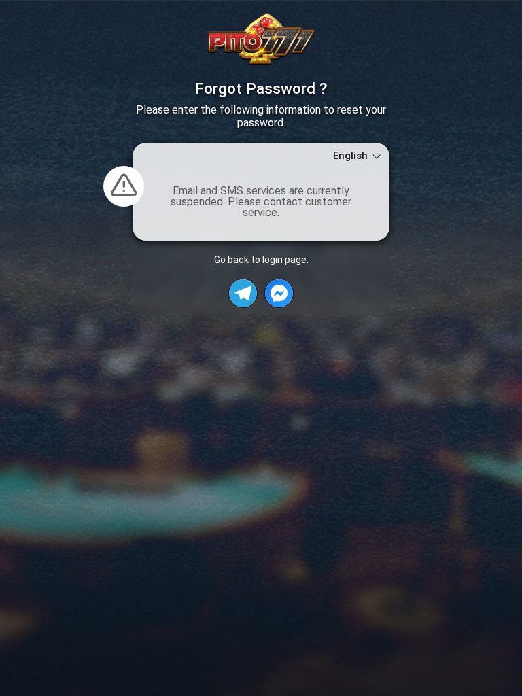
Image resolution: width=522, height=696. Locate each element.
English (351, 156)
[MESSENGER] (279, 293)
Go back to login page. (261, 259)
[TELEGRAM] (243, 293)
